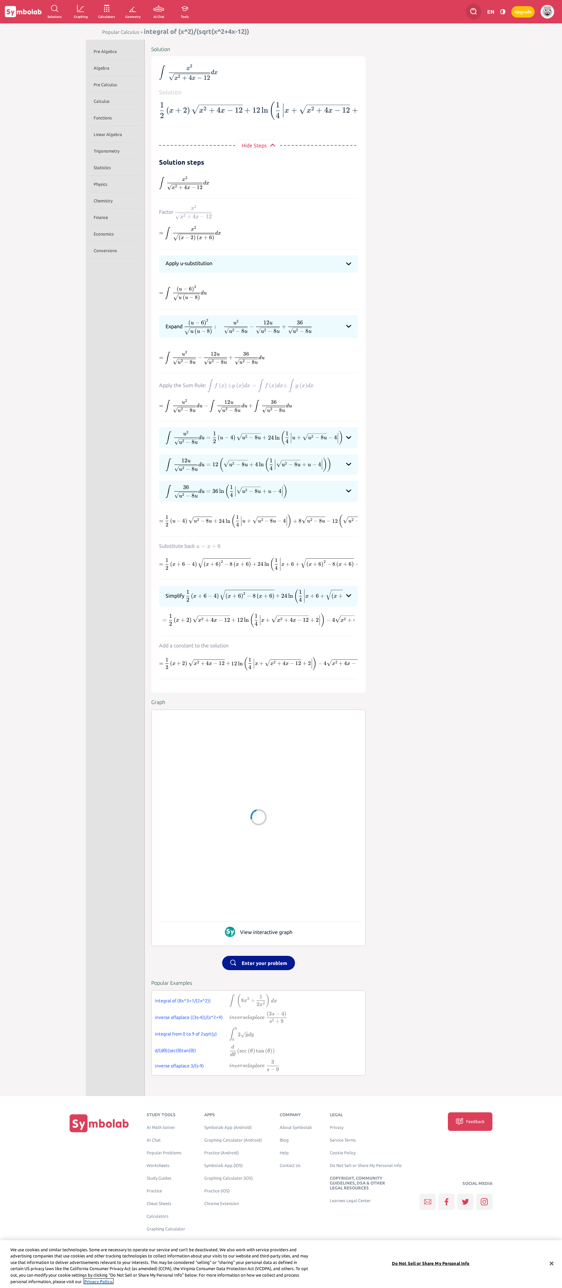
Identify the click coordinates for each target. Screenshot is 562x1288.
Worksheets (158, 1165)
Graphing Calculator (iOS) (228, 1178)
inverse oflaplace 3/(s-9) (179, 1066)
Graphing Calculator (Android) (233, 1140)
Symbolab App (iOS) (223, 1165)
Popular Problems (164, 1152)
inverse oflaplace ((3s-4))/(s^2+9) (189, 1017)
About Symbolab (296, 1127)
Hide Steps (254, 145)
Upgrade (523, 11)
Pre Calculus (105, 84)
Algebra (101, 68)
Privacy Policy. (98, 1281)
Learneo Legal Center (350, 1200)
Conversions (105, 250)
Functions (103, 117)
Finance (101, 217)
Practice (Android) (221, 1152)
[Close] (551, 1263)
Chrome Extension (221, 1203)
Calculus (102, 101)
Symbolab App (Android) (228, 1127)
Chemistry (103, 200)
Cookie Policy (342, 1152)
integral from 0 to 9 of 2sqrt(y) (186, 1034)
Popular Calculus (120, 32)
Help (284, 1152)
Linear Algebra (108, 134)
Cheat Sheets (159, 1203)
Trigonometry (106, 151)
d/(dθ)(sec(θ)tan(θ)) (175, 1050)
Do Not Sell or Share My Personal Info (366, 1165)
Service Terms (343, 1140)
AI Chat (154, 1140)
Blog (284, 1140)
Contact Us (290, 1165)
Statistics (102, 167)
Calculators (157, 1216)
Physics (100, 184)
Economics (104, 234)
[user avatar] (547, 12)
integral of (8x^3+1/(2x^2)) (183, 1000)
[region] (281, 1264)
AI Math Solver (161, 1127)
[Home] (99, 1123)
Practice (154, 1190)
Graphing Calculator (166, 1229)
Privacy (336, 1127)
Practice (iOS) (217, 1190)
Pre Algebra (105, 51)
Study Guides (159, 1178)
